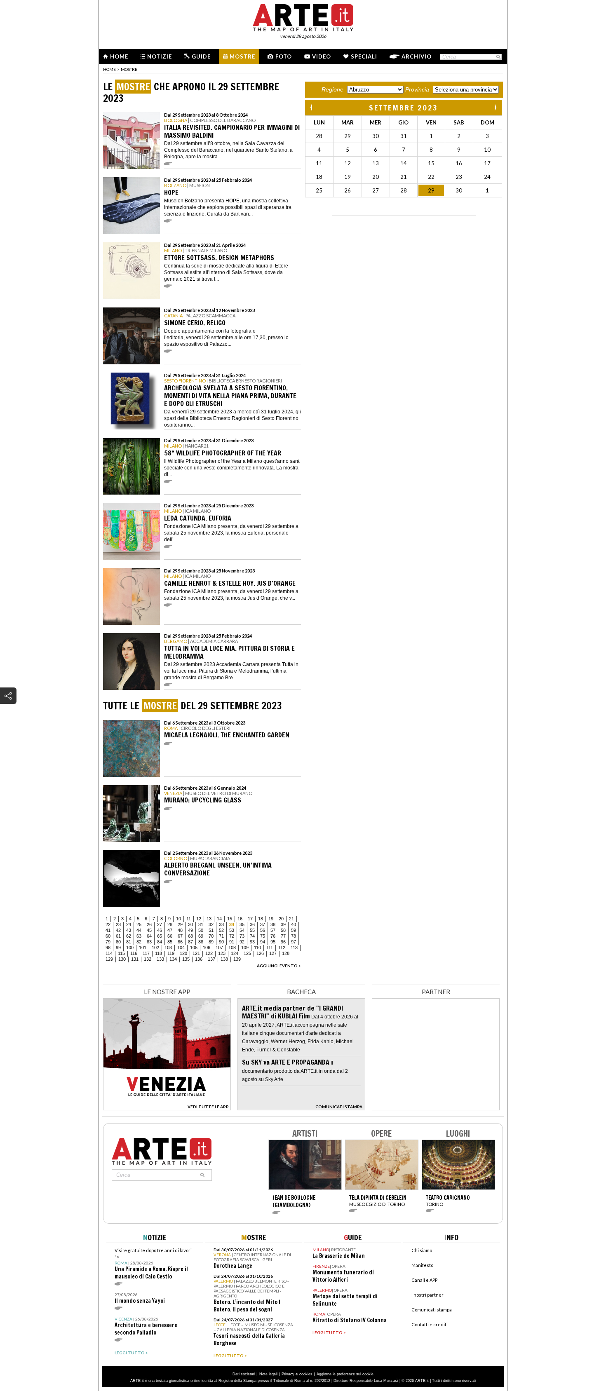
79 (108, 941)
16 (239, 918)
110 (257, 947)
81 (128, 941)
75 (262, 936)
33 (221, 924)
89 (211, 941)
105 (193, 947)
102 (155, 947)
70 (211, 936)
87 (190, 941)
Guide (201, 56)
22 (108, 924)
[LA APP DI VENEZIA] (166, 1108)
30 (190, 924)
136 (198, 959)
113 (294, 947)
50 (200, 930)
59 (293, 930)
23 (118, 924)
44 (138, 930)
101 (142, 947)
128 (285, 953)
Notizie (159, 56)
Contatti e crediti (429, 1324)
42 (118, 930)
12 (198, 918)
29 (180, 924)
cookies (305, 1374)
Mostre (242, 56)
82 (138, 941)
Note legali (268, 1374)
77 (283, 936)
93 (252, 941)
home (109, 69)
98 (108, 947)
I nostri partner (427, 1294)
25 (138, 924)
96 (283, 941)
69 (200, 936)
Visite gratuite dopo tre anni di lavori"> (153, 1264)
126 (260, 953)
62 (128, 936)
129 (109, 959)
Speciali (364, 56)
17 (250, 918)
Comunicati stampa (431, 1309)
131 (135, 959)
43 (128, 930)
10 (178, 918)
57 (272, 930)
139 (237, 959)
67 (180, 936)
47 (169, 930)
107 (219, 947)
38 (272, 924)
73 (242, 936)
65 (159, 936)
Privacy (288, 1374)
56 (262, 930)
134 (173, 959)
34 (231, 924)
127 (273, 953)
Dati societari (244, 1374)
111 (269, 947)
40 (293, 924)
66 (169, 936)
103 (168, 947)
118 (158, 953)
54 (242, 930)
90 (221, 941)
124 (234, 953)
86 (180, 941)
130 (122, 959)
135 (186, 959)
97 (293, 941)
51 (211, 930)
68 (190, 936)
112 (281, 947)
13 (209, 918)
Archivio (417, 56)
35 (242, 924)
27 (159, 924)
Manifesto (422, 1265)
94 (262, 941)
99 (118, 947)
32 (211, 924)
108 (232, 947)
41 (108, 930)
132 (147, 959)
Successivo (495, 107)
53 (231, 930)
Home (119, 56)
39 (283, 924)
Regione (332, 89)
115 (121, 953)
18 (260, 918)
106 (206, 947)
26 (149, 924)
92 (242, 941)
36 (252, 924)
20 (281, 918)
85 (169, 941)
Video (321, 56)
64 (149, 936)
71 (221, 936)
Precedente (312, 107)
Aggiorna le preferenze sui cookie (345, 1374)
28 (169, 924)
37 (262, 924)
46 (159, 930)
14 (219, 918)
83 (149, 941)
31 (200, 924)
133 (160, 959)
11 (188, 918)
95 (272, 941)
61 (118, 936)
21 (291, 918)
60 (108, 936)
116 (133, 953)
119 (170, 953)
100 (130, 947)
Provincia (417, 89)
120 (183, 953)
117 (146, 953)
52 (221, 930)
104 (181, 947)
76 (272, 936)
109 (245, 947)
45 (149, 930)
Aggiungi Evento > (279, 965)
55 (252, 930)
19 (270, 918)
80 (118, 941)
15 (229, 918)
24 (128, 924)
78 (293, 936)
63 (138, 936)
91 (231, 941)
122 (209, 953)
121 (196, 953)
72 (231, 936)
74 (252, 936)
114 (109, 953)
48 (180, 930)
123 (221, 953)
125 (247, 953)
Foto (283, 56)
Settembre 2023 (403, 107)
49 (190, 930)
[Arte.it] (303, 16)
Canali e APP (424, 1280)
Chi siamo (421, 1250)
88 (200, 941)
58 (283, 930)
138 (224, 959)
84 (159, 941)
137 (211, 959)
